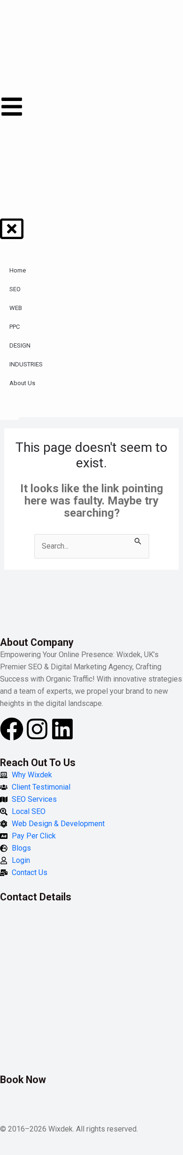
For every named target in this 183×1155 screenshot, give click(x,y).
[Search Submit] (138, 540)
